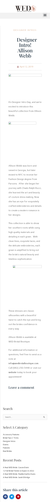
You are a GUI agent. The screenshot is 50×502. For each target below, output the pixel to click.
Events (5, 445)
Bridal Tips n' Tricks (11, 438)
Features (6, 448)
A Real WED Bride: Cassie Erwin (16, 467)
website (12, 372)
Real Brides (7, 451)
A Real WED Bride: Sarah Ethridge (16, 477)
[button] (45, 15)
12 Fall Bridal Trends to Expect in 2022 (18, 471)
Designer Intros (25, 30)
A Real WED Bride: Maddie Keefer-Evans (19, 474)
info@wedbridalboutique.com (23, 363)
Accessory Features (11, 434)
